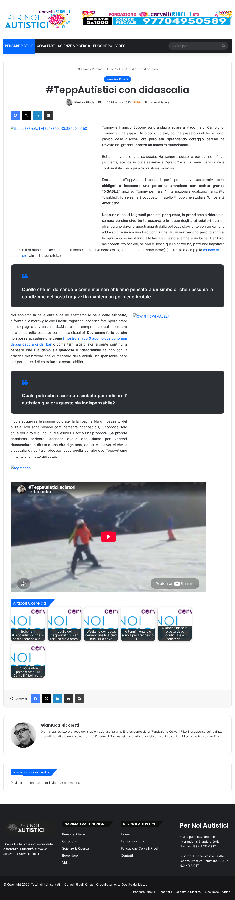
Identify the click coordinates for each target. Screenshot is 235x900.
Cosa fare (46, 46)
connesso (35, 782)
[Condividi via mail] (48, 115)
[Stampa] (79, 698)
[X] (26, 115)
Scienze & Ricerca (74, 46)
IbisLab (142, 884)
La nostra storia (132, 841)
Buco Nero (102, 46)
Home (85, 69)
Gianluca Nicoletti (85, 102)
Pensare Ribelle (19, 46)
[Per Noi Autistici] (37, 19)
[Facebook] (15, 115)
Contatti (127, 855)
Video (120, 46)
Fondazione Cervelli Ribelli (140, 848)
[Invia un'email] (99, 102)
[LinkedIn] (37, 115)
